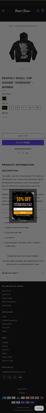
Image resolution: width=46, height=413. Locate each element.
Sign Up (23, 213)
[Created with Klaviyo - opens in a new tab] (23, 220)
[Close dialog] (33, 193)
